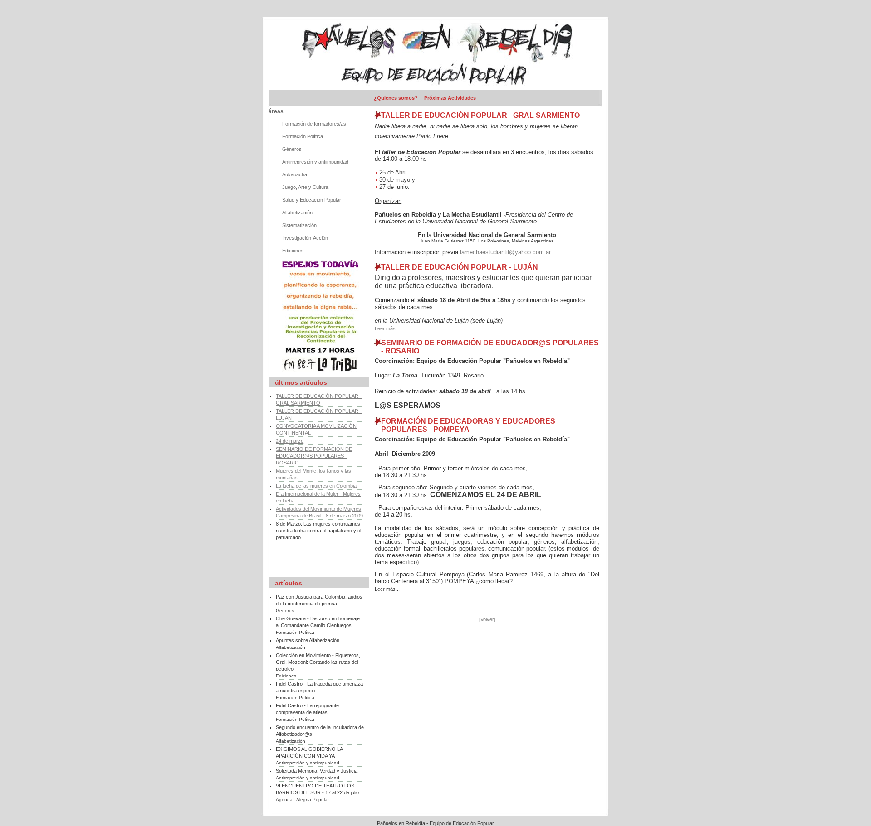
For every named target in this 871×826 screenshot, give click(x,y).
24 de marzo (289, 441)
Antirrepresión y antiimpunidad (315, 161)
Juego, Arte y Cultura (305, 187)
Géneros (292, 149)
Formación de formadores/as (314, 123)
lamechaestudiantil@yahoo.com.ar (505, 252)
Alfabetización (297, 212)
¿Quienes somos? (396, 98)
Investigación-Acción (305, 238)
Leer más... (387, 328)
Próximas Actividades (450, 98)
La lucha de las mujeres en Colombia (316, 485)
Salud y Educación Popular (311, 200)
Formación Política (302, 136)
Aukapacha (294, 174)
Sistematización (299, 225)
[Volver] (487, 619)
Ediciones (292, 250)
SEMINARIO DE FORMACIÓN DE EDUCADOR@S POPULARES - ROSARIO (314, 455)
